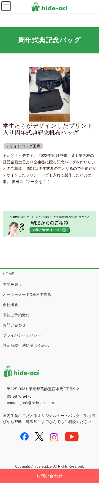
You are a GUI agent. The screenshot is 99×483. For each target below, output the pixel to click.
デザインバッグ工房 (23, 146)
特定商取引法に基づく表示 (26, 345)
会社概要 (10, 304)
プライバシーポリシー (22, 335)
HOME (8, 274)
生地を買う (12, 284)
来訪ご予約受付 (16, 315)
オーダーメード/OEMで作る (27, 294)
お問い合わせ (14, 325)
